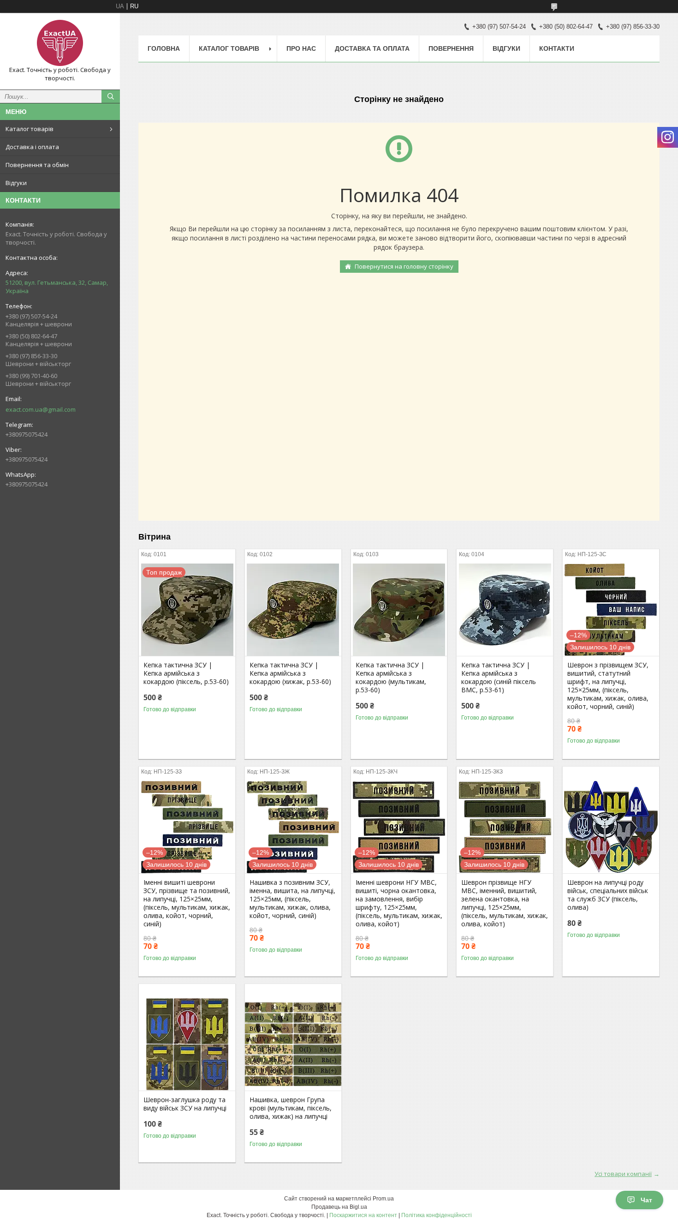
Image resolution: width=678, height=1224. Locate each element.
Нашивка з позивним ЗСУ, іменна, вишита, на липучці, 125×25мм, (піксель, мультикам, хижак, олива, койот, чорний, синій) (292, 899)
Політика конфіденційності (436, 1215)
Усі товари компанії (623, 1174)
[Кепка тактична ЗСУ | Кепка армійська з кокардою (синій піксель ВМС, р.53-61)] (505, 610)
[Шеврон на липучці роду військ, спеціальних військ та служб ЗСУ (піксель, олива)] (611, 827)
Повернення (451, 48)
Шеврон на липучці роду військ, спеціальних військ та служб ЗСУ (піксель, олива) (607, 895)
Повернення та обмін (37, 165)
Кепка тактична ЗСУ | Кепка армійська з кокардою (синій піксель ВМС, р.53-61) (498, 677)
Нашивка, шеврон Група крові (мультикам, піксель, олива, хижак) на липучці (291, 1108)
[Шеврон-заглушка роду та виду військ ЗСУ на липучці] (187, 1044)
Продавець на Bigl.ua (339, 1207)
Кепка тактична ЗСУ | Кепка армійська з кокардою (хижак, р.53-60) (290, 673)
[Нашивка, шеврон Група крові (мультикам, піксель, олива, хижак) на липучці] (293, 1044)
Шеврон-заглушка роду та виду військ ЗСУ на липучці (184, 1104)
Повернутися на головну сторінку (404, 266)
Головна (164, 48)
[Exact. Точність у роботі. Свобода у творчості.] (60, 43)
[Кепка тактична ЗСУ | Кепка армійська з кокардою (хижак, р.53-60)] (293, 610)
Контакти (556, 48)
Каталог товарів (30, 129)
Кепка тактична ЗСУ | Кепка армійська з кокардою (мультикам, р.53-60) (391, 677)
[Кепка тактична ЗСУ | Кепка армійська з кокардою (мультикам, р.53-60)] (399, 610)
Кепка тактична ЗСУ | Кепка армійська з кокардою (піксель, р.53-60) (186, 673)
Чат (646, 1200)
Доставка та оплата (372, 48)
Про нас (301, 48)
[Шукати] (110, 96)
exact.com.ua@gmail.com (41, 409)
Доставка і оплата (32, 147)
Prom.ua (383, 1198)
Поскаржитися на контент (363, 1215)
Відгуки (16, 183)
